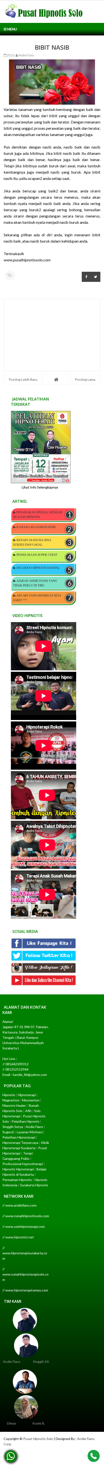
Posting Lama (85, 379)
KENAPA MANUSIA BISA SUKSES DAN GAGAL (32, 542)
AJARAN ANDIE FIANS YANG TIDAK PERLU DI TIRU (35, 582)
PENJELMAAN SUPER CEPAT (36, 554)
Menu (12, 29)
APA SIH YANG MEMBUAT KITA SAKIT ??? (37, 597)
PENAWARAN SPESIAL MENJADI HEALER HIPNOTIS (37, 514)
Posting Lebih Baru (23, 379)
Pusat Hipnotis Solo (38, 1439)
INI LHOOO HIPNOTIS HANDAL (38, 567)
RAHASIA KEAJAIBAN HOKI (36, 527)
